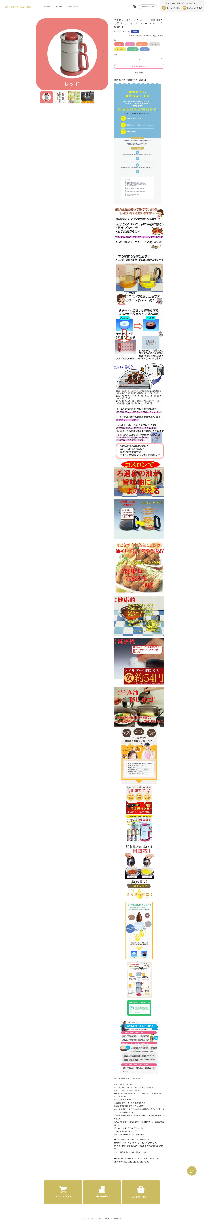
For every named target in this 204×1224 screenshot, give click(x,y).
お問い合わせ (74, 6)
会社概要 (46, 6)
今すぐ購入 (139, 72)
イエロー (120, 49)
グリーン (133, 49)
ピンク (130, 44)
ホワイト (154, 44)
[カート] (134, 7)
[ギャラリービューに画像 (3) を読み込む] (74, 97)
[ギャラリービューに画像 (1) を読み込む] (46, 97)
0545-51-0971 (174, 7)
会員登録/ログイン (148, 7)
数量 (115, 54)
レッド (119, 44)
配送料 (131, 35)
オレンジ (141, 44)
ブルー (144, 49)
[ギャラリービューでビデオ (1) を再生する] (87, 97)
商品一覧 (59, 6)
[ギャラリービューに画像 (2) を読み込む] (60, 97)
